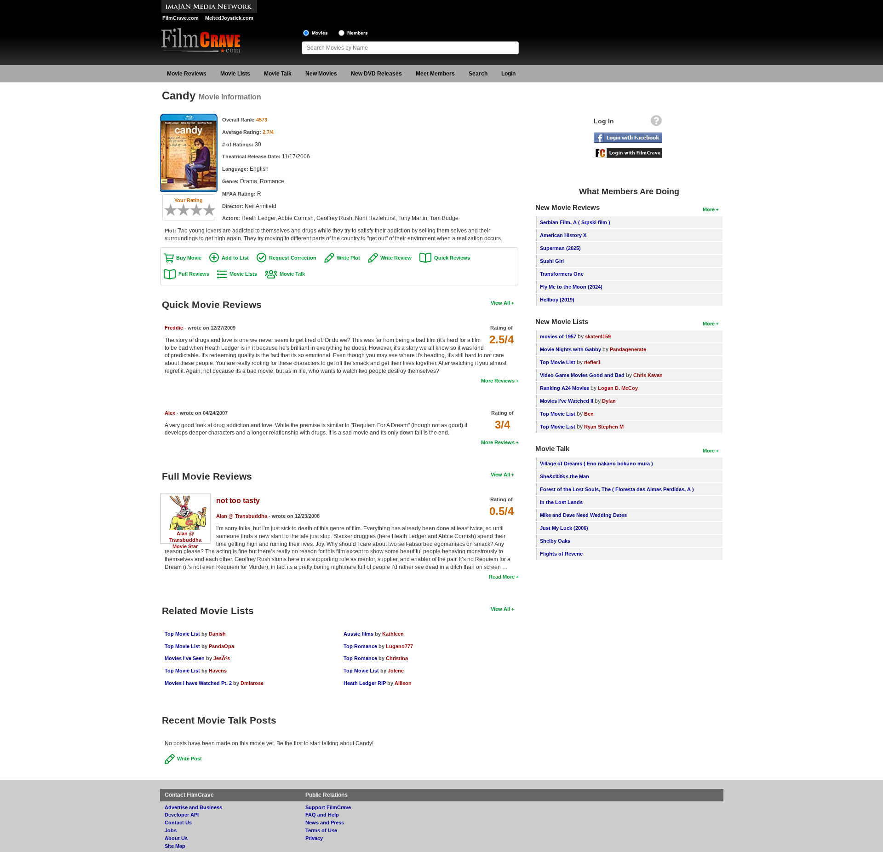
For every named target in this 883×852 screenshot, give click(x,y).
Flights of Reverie (561, 553)
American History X (563, 235)
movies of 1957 (558, 336)
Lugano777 (399, 646)
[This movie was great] (206, 209)
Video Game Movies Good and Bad (582, 375)
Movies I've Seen (185, 658)
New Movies (321, 73)
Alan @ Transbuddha (241, 516)
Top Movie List (182, 634)
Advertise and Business (193, 807)
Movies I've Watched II (566, 401)
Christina (397, 658)
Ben (589, 414)
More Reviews (498, 380)
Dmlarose (252, 683)
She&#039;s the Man (564, 476)
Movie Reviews (186, 73)
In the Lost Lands (561, 502)
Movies (320, 32)
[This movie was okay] (193, 209)
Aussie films (358, 634)
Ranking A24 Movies (564, 388)
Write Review (396, 258)
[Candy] (189, 117)
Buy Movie (188, 258)
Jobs (171, 830)
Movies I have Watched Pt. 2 (198, 683)
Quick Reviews (452, 258)
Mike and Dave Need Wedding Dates (583, 515)
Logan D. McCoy (618, 388)
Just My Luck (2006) (564, 528)
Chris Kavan (648, 375)
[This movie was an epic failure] (167, 209)
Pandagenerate (628, 349)
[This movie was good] (199, 209)
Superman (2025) (560, 248)
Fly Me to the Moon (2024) (571, 287)
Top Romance (360, 646)
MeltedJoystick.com (229, 18)
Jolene (396, 670)
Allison (403, 683)
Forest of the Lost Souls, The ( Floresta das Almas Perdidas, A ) (617, 489)
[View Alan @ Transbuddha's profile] (185, 499)
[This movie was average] (186, 209)
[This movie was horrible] (174, 209)
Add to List (235, 258)
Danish (217, 634)
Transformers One (562, 274)
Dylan (609, 401)
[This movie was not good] (180, 209)
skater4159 (598, 336)
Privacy (314, 838)
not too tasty (238, 500)
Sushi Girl (552, 261)
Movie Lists (235, 73)
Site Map (175, 846)
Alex (170, 413)
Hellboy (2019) (557, 299)
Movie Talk (278, 73)
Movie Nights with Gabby (570, 349)
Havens (218, 670)
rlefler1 (592, 362)
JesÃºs (221, 658)
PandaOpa (221, 646)
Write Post (189, 758)
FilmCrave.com (180, 18)
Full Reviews (193, 274)
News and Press (324, 822)
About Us (176, 838)
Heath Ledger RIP (365, 683)
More (709, 209)
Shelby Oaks (555, 541)
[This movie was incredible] (212, 209)
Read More (502, 577)
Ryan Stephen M (604, 426)
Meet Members (435, 73)
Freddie (174, 327)
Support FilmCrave (328, 807)
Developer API (182, 814)
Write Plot (348, 258)
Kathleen (393, 634)
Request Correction (292, 258)
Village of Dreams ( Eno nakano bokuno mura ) (596, 463)
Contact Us (178, 822)
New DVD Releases (376, 73)
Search (478, 73)
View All (500, 303)
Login (508, 73)
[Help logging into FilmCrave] (656, 123)
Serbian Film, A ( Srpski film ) (575, 222)
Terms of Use (321, 830)
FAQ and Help (322, 814)
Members (357, 32)
